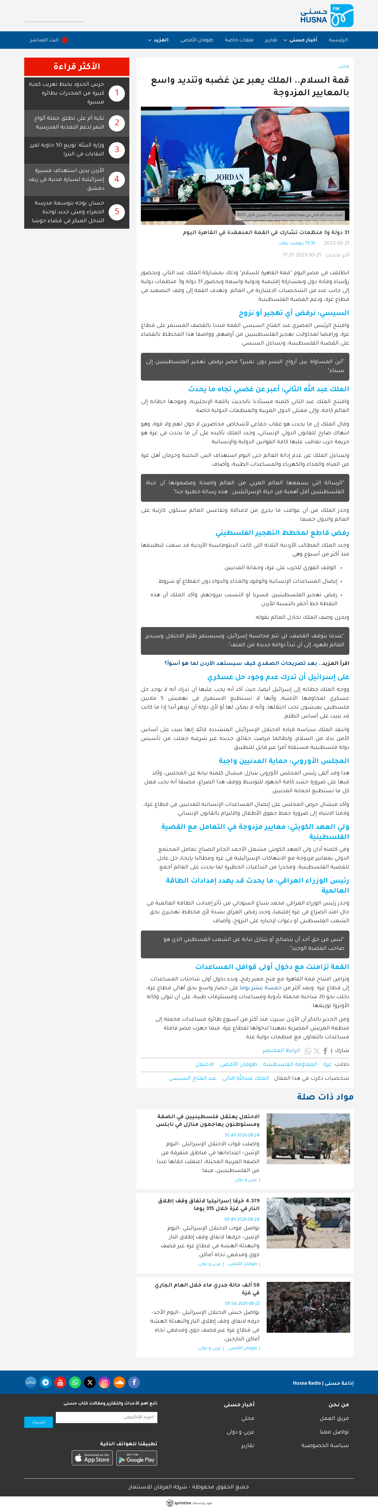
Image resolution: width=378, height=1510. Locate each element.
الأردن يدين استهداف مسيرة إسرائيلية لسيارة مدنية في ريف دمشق (66, 180)
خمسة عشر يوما (260, 988)
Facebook (134, 1382)
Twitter (90, 1382)
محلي (344, 66)
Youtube (60, 1382)
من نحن (339, 1405)
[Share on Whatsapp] (308, 1051)
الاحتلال (204, 1065)
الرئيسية (338, 40)
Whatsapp (75, 1382)
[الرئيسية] (327, 15)
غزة (327, 1065)
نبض (31, 1382)
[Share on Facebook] (325, 1051)
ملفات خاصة (239, 40)
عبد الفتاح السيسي (192, 1079)
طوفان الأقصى (196, 40)
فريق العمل (334, 1419)
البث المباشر (44, 40)
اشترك (38, 1422)
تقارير (271, 40)
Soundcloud (119, 1382)
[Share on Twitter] (316, 1051)
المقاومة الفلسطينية (290, 1065)
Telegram (45, 1382)
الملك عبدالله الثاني (246, 1079)
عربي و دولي (245, 1180)
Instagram (104, 1382)
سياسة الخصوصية (325, 1446)
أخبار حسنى (239, 1405)
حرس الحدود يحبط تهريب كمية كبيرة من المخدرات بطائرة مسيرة (66, 93)
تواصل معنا (334, 1433)
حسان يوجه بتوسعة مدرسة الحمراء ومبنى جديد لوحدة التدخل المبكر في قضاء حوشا (68, 212)
